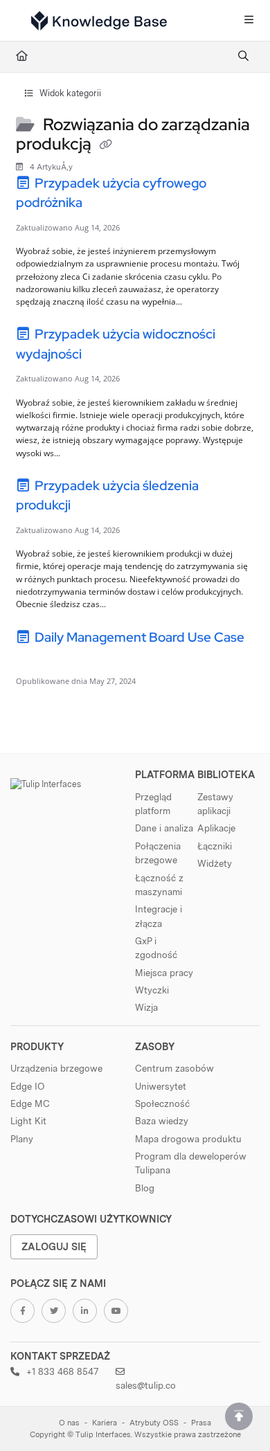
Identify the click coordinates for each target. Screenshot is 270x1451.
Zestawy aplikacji (215, 803)
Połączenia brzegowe (158, 852)
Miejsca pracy (164, 972)
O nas (69, 1422)
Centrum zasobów (174, 1068)
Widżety (214, 863)
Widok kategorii (69, 93)
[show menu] (248, 21)
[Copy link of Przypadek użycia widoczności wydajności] (106, 356)
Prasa (201, 1422)
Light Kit (28, 1120)
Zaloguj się (54, 1246)
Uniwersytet (160, 1086)
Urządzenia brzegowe (56, 1068)
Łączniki (214, 845)
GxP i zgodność (156, 947)
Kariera (104, 1422)
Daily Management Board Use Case (138, 637)
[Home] (99, 20)
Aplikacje (216, 827)
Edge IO (27, 1086)
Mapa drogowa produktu (188, 1138)
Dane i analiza (164, 827)
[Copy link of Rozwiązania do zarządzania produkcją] (106, 145)
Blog (144, 1187)
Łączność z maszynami (159, 884)
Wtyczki (152, 989)
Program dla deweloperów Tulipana (190, 1163)
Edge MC (30, 1103)
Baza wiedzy (161, 1120)
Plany (21, 1138)
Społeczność (162, 1103)
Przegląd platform (153, 803)
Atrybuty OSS (154, 1422)
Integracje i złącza (158, 915)
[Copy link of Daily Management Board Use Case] (37, 658)
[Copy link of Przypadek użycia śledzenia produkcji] (95, 507)
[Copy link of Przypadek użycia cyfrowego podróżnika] (107, 205)
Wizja (146, 1007)
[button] (239, 1416)
